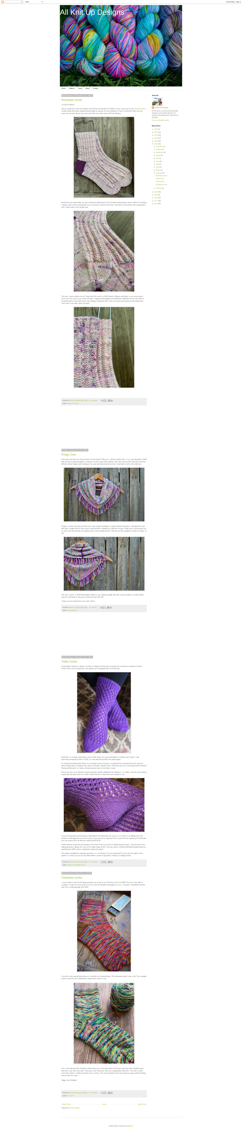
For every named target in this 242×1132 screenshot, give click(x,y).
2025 (156, 132)
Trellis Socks (69, 661)
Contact (95, 88)
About (87, 88)
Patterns (72, 88)
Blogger (130, 1126)
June (158, 161)
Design (69, 403)
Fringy (128, 459)
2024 (156, 135)
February (159, 173)
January (159, 188)
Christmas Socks (71, 877)
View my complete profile (160, 120)
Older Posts (142, 1104)
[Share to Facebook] (109, 400)
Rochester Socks (71, 99)
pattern (119, 885)
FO (73, 403)
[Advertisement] (104, 428)
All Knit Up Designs (92, 12)
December (159, 146)
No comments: (93, 400)
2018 (156, 198)
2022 (156, 141)
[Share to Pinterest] (111, 400)
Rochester (138, 109)
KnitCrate (78, 865)
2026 (156, 129)
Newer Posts (66, 1104)
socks (77, 403)
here (121, 836)
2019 (156, 195)
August (158, 155)
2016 (156, 204)
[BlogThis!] (104, 400)
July (157, 158)
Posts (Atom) (75, 1108)
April (157, 167)
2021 (156, 144)
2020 (156, 192)
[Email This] (102, 400)
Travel (80, 88)
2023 (156, 138)
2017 (156, 201)
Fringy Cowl (68, 454)
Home (64, 88)
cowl (68, 610)
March (158, 170)
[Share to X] (107, 400)
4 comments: (93, 607)
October (159, 149)
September (160, 152)
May (157, 164)
